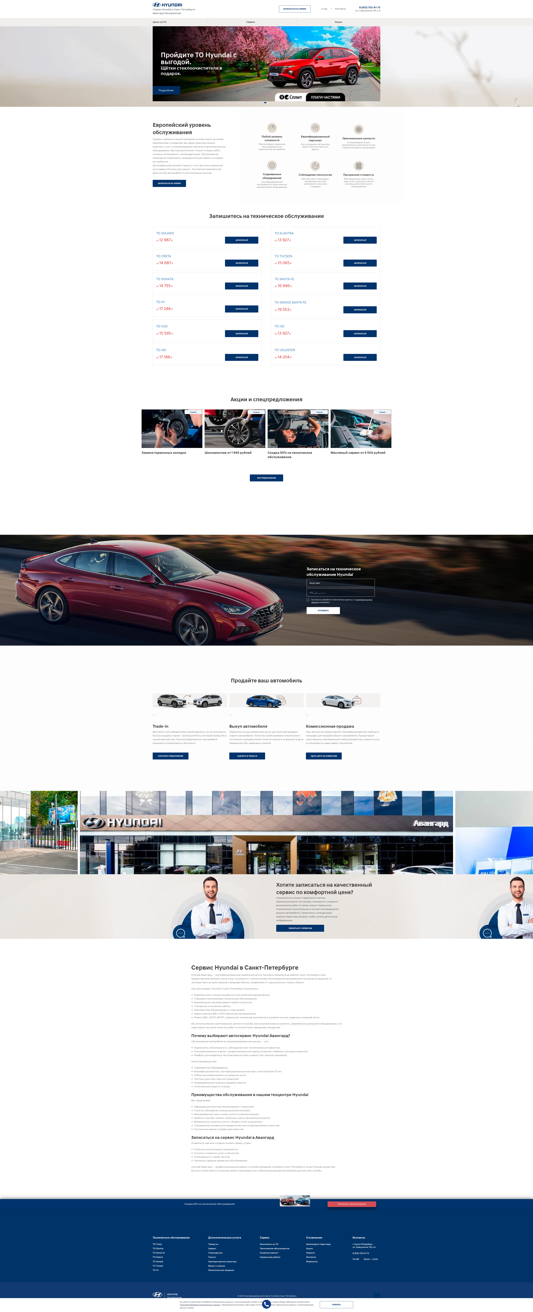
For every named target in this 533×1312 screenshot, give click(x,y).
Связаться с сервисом (300, 928)
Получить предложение (170, 756)
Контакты (340, 8)
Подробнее (166, 90)
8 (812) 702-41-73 (369, 7)
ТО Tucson (283, 256)
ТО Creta (163, 256)
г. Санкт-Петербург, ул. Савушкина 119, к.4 (364, 1246)
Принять (336, 1305)
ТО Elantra (284, 233)
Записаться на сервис (294, 9)
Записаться (242, 240)
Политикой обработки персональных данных (200, 1305)
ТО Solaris (165, 233)
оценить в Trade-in (247, 756)
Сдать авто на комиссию (324, 756)
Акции (338, 21)
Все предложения (266, 478)
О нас (324, 8)
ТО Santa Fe (284, 279)
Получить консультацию (352, 1204)
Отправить (323, 610)
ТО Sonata (165, 279)
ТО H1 (160, 302)
